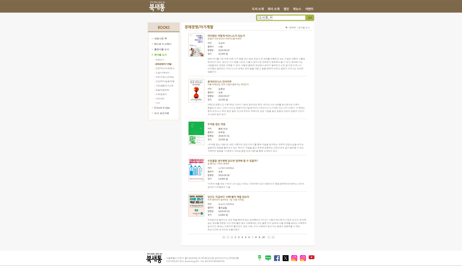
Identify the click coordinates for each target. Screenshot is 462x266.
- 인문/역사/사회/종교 (164, 68)
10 (263, 237)
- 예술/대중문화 (161, 90)
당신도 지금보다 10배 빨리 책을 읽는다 (228, 197)
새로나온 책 (160, 38)
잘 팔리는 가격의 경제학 (218, 164)
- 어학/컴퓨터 (160, 94)
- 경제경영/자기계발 (162, 64)
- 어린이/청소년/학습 (164, 77)
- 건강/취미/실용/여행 (164, 81)
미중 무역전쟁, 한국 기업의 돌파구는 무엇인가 (228, 84)
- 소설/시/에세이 (162, 72)
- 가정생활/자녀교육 (163, 85)
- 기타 (157, 103)
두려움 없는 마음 (216, 124)
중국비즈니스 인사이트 (220, 81)
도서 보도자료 (161, 113)
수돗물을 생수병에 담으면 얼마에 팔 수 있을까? (233, 161)
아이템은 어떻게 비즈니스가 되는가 (226, 36)
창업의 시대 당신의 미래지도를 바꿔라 (224, 39)
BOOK (293, 27)
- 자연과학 (159, 98)
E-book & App (162, 107)
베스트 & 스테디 (162, 44)
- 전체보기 (159, 59)
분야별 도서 (160, 54)
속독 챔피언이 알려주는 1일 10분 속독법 (226, 200)
